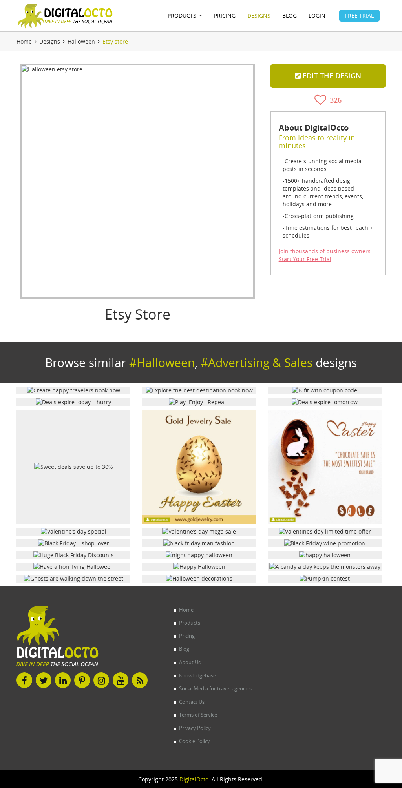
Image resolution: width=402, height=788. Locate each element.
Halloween (81, 41)
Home (24, 41)
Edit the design (331, 75)
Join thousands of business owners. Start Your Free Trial (325, 255)
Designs (49, 41)
